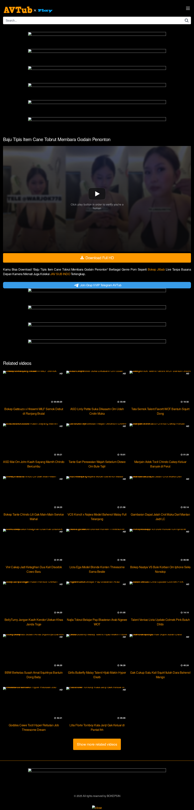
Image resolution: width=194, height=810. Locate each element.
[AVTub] (28, 10)
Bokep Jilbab (157, 269)
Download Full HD (99, 257)
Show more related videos (97, 744)
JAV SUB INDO (60, 274)
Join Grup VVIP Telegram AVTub (100, 285)
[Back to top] (184, 797)
